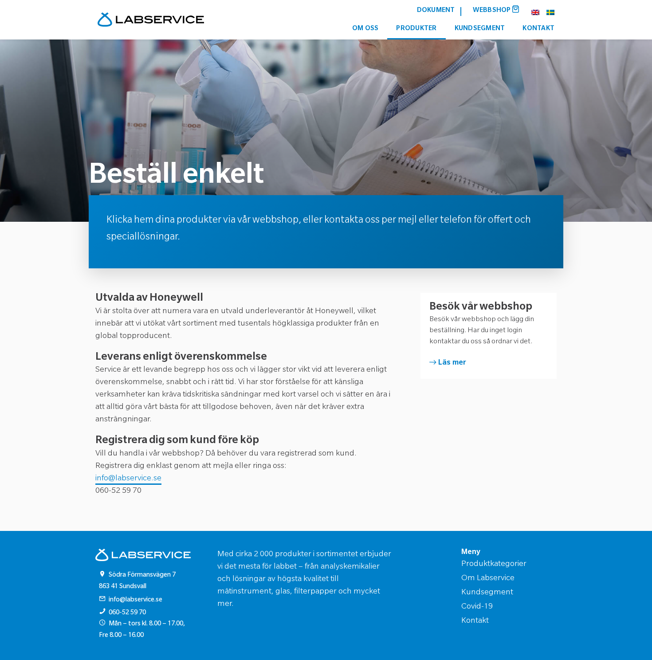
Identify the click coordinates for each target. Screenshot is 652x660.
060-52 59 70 (127, 613)
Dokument (436, 11)
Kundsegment (480, 29)
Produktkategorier (493, 564)
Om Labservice (488, 578)
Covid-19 (477, 607)
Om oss (365, 29)
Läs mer (452, 363)
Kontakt (538, 29)
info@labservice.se (128, 479)
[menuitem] (436, 11)
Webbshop (492, 11)
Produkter (416, 29)
